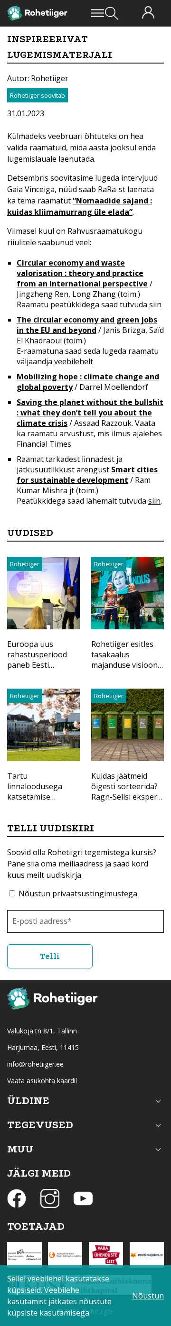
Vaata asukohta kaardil (42, 1080)
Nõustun (78, 893)
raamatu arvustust (60, 433)
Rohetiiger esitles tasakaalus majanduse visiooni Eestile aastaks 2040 (127, 660)
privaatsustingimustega (94, 893)
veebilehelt (73, 361)
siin (155, 304)
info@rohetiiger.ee (35, 1063)
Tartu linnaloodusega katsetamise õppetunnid (34, 791)
